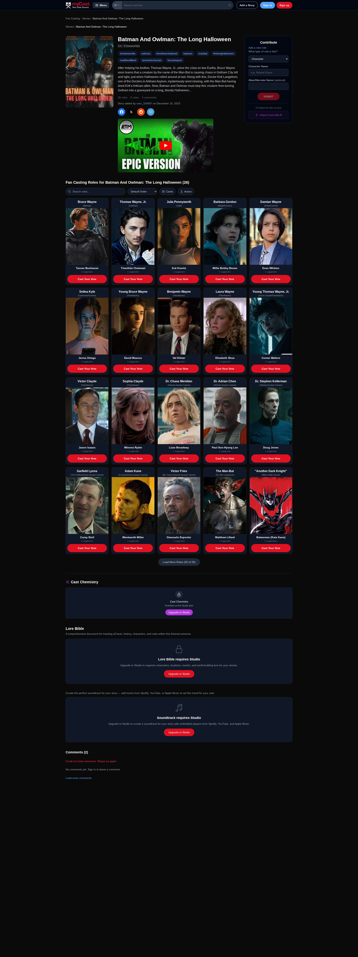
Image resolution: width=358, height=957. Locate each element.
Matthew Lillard (225, 537)
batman (187, 53)
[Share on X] (131, 112)
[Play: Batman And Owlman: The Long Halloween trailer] (165, 145)
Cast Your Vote (87, 279)
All (115, 5)
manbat (202, 53)
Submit (268, 96)
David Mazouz (133, 357)
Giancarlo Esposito (179, 537)
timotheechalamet (167, 53)
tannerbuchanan (152, 60)
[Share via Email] (150, 112)
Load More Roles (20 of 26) (179, 562)
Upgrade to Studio (179, 612)
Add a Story (247, 5)
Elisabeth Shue (225, 357)
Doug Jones (271, 447)
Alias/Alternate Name (267, 80)
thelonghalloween (223, 53)
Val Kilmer (179, 357)
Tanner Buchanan (87, 268)
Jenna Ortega (87, 357)
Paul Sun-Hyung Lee (225, 447)
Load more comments (79, 777)
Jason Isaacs (87, 447)
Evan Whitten (270, 268)
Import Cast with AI (271, 114)
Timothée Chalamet (133, 268)
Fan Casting (73, 18)
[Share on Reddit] (141, 112)
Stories (86, 18)
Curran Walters (271, 357)
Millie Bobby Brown (225, 268)
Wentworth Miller (133, 537)
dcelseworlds (127, 53)
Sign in (267, 5)
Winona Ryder (133, 447)
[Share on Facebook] (121, 112)
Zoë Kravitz (179, 268)
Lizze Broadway (179, 447)
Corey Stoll (87, 537)
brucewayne (175, 60)
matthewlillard (128, 60)
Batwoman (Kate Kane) (270, 537)
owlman (145, 53)
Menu (103, 5)
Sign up (284, 5)
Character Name (258, 66)
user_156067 (144, 103)
